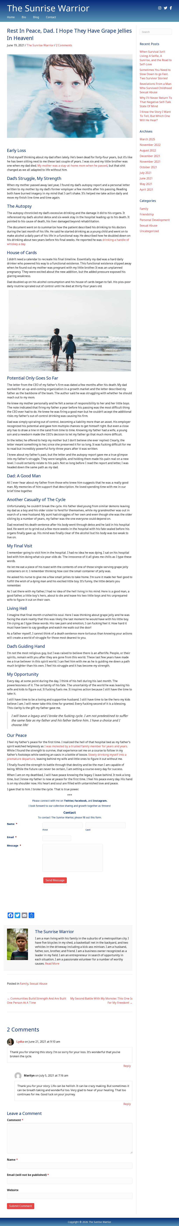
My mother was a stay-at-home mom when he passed (72, 165)
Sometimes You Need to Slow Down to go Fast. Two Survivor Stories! (155, 74)
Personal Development (155, 220)
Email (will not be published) (28, 1175)
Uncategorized (149, 231)
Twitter (68, 800)
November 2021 (150, 161)
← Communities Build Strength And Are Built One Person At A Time (36, 1001)
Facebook (81, 800)
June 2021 (146, 178)
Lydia (20, 1041)
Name (12, 1160)
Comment (15, 1120)
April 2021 (146, 189)
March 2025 (147, 139)
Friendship (147, 214)
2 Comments (64, 45)
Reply (127, 1066)
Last (88, 829)
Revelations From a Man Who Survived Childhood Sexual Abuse (156, 88)
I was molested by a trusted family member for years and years (85, 746)
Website (13, 1190)
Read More (52, 963)
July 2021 (146, 173)
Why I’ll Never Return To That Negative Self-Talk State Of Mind (156, 102)
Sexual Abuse (38, 984)
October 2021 (148, 167)
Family (24, 984)
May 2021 (146, 184)
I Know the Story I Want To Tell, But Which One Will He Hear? (155, 116)
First (45, 829)
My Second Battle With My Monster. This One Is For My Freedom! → (101, 1001)
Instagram (100, 800)
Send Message (55, 880)
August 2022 (148, 150)
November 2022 (150, 145)
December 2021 (150, 156)
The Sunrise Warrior (40, 45)
